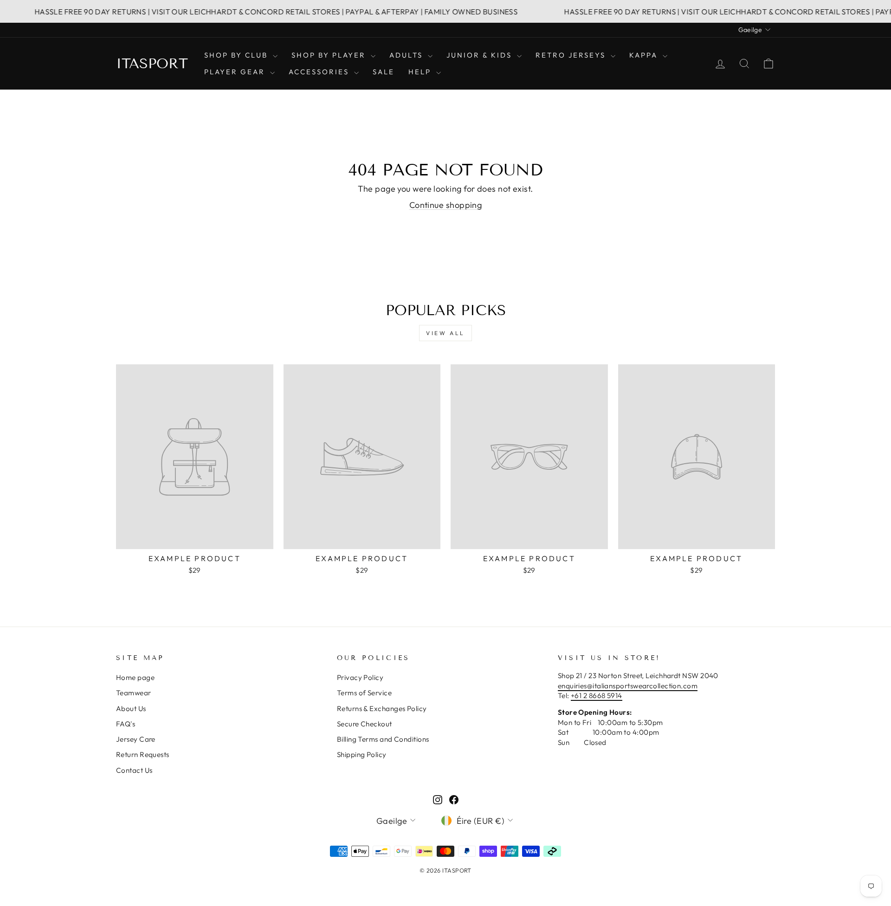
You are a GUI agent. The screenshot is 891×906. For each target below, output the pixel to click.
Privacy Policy (360, 677)
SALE (383, 71)
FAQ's (125, 723)
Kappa (644, 55)
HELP (421, 71)
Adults (407, 55)
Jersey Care (135, 739)
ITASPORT (152, 63)
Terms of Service (364, 692)
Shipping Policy (362, 754)
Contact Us (134, 770)
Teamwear (133, 692)
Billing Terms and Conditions (383, 739)
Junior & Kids (480, 55)
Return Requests (142, 754)
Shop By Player (329, 55)
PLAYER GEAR (236, 71)
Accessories (320, 71)
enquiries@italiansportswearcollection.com (627, 685)
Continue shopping (445, 205)
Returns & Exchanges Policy (382, 708)
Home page (135, 677)
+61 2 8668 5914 (596, 695)
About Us (131, 708)
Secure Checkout (364, 723)
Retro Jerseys (572, 55)
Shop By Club (237, 55)
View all (445, 333)
